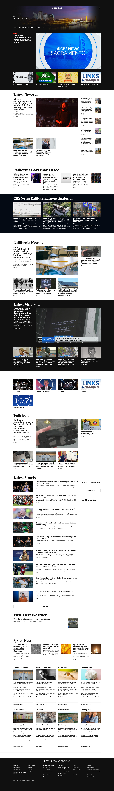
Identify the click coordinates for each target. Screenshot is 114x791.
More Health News (62, 704)
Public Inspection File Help (64, 771)
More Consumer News (86, 704)
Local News (22, 8)
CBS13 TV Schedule (90, 482)
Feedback (89, 774)
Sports (26, 27)
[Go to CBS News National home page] (57, 8)
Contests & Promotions (48, 771)
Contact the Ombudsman (93, 776)
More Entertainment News (42, 704)
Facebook (30, 769)
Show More (45, 606)
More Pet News (39, 746)
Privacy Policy (76, 767)
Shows (33, 8)
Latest (15, 8)
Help (88, 773)
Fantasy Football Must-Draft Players (19, 773)
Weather (21, 27)
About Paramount (91, 767)
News (15, 27)
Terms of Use (76, 773)
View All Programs (90, 490)
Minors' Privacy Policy (77, 774)
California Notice (76, 769)
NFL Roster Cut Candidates (19, 771)
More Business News (18, 746)
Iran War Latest (16, 769)
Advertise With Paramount (93, 769)
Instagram (30, 771)
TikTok (29, 773)
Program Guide (46, 769)
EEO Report (60, 775)
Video (31, 27)
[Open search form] (99, 8)
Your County (38, 27)
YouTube (30, 767)
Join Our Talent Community (93, 771)
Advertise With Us (47, 773)
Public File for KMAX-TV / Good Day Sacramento (63, 769)
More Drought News (63, 746)
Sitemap (45, 776)
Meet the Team (46, 767)
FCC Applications (62, 773)
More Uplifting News (85, 746)
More (36, 95)
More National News (18, 704)
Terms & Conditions (47, 774)
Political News (16, 767)
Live (28, 8)
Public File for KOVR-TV (63, 767)
